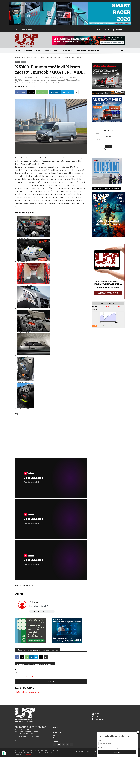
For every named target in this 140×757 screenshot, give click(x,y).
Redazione (20, 86)
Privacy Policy (30, 677)
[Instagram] (71, 744)
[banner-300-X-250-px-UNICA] (67, 643)
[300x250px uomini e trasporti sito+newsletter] (107, 121)
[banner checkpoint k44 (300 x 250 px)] (107, 183)
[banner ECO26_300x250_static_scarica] (30, 643)
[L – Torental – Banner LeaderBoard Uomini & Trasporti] (108, 94)
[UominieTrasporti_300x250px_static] (107, 88)
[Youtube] (67, 744)
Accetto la (26, 677)
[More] (76, 92)
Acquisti (29, 57)
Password (108, 136)
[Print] (46, 657)
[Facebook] (17, 657)
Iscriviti (51, 681)
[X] (22, 657)
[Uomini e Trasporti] (33, 40)
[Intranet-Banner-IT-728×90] (88, 44)
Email (17, 669)
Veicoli (23, 57)
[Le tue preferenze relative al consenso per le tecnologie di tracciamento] (4, 753)
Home (17, 57)
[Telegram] (36, 657)
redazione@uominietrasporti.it (33, 740)
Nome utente (108, 130)
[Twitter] (63, 744)
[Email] (41, 657)
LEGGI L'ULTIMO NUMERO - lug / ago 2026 (106, 188)
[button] (122, 50)
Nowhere (28, 754)
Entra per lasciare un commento (27, 692)
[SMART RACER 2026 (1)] (70, 24)
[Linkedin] (31, 657)
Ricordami (109, 149)
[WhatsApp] (27, 657)
